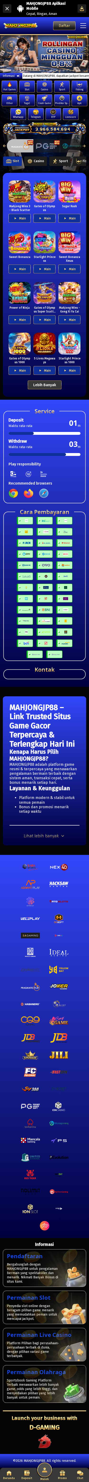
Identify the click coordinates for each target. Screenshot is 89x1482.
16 (67, 70)
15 (63, 70)
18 (73, 70)
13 (57, 70)
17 (70, 70)
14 (60, 70)
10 (47, 70)
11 (50, 70)
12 (53, 70)
